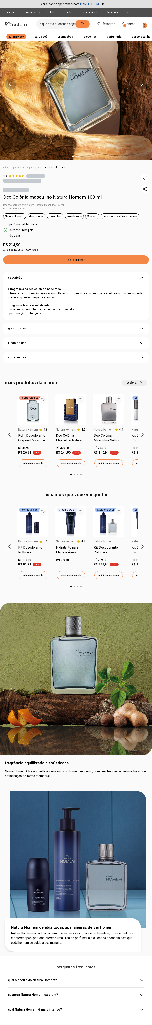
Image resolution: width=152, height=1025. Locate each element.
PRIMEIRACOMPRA (92, 4)
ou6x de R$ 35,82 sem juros (20, 249)
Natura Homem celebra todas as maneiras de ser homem (62, 927)
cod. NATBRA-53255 (14, 208)
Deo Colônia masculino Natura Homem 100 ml (52, 197)
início (6, 167)
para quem (35, 167)
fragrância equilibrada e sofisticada (37, 763)
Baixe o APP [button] (113, 12)
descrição (15, 277)
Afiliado (51, 12)
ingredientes (17, 357)
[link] (33, 438)
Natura (11, 12)
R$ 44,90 (23, 448)
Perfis (69, 12)
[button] (145, 178)
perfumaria (19, 167)
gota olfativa (17, 328)
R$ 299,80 (100, 560)
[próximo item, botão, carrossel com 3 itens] (102, 4)
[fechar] (146, 4)
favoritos (109, 24)
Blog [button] (129, 12)
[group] (72, 4)
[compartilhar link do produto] (145, 189)
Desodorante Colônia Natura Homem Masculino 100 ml (33, 205)
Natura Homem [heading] (28, 429)
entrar (129, 24)
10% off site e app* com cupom (59, 4)
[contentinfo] (43, 430)
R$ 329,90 (62, 448)
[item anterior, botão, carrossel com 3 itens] (42, 4)
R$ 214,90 (11, 244)
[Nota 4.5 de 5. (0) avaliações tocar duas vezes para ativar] (35, 176)
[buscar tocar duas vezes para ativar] (82, 24)
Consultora (31, 12)
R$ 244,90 (100, 448)
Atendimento (90, 12)
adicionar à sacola (33, 463)
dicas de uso (17, 343)
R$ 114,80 (24, 560)
